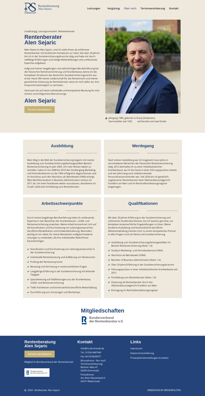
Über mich (130, 8)
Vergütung (113, 8)
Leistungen (93, 8)
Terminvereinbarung (153, 8)
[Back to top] (198, 389)
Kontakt (174, 8)
